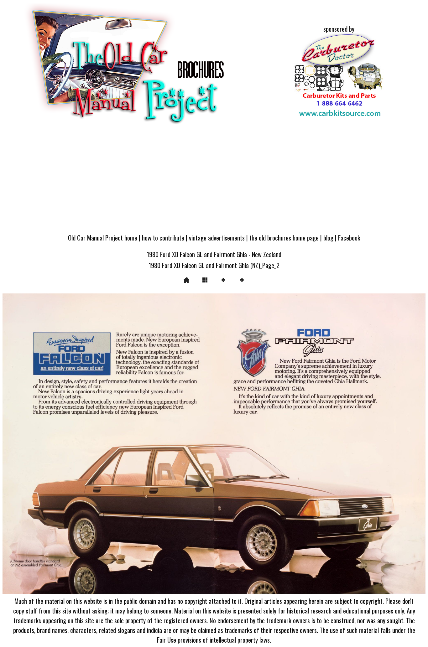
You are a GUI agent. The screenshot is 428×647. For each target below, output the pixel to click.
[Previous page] (87, 443)
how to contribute (163, 237)
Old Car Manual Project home (102, 237)
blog (328, 237)
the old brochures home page (284, 237)
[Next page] (298, 443)
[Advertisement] (214, 182)
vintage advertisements (217, 237)
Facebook (349, 237)
